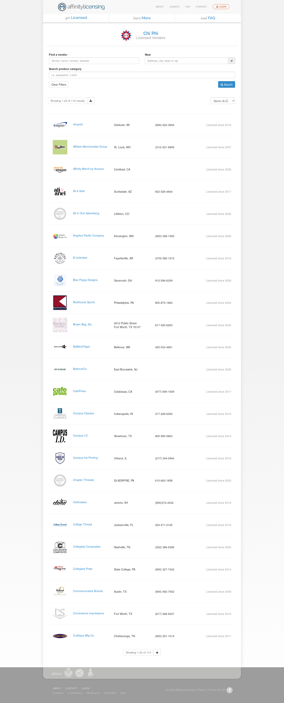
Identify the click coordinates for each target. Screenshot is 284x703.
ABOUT (57, 688)
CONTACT (71, 688)
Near (148, 54)
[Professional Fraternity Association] (89, 672)
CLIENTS (58, 693)
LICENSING (75, 693)
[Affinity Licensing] (81, 7)
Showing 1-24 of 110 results (67, 101)
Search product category (65, 69)
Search (228, 84)
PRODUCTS (93, 693)
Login (222, 6)
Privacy (201, 689)
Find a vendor (58, 54)
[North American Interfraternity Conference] (79, 672)
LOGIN (86, 688)
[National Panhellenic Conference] (68, 672)
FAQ (187, 6)
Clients (175, 6)
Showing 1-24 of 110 (138, 652)
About (160, 6)
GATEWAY (110, 693)
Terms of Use (216, 689)
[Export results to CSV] (90, 100)
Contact (201, 6)
